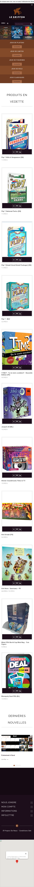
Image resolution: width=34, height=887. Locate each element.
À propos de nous (10, 831)
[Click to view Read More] (16, 743)
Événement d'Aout (8, 755)
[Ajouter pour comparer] (20, 152)
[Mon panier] (29, 4)
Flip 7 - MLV (5, 319)
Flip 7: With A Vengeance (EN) (12, 157)
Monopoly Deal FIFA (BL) (10, 696)
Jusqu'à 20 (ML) (7, 427)
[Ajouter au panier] (13, 152)
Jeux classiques (17, 77)
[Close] (26, 853)
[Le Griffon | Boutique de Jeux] (17, 18)
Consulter (17, 46)
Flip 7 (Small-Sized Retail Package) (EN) (16, 265)
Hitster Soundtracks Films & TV (13, 481)
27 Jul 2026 (5, 737)
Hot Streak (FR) (7, 535)
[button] (17, 861)
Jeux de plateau (17, 42)
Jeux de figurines (17, 60)
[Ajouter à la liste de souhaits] (17, 152)
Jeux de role (17, 69)
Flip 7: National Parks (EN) (11, 211)
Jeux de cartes (17, 51)
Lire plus (3, 759)
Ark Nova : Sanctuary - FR (11, 588)
